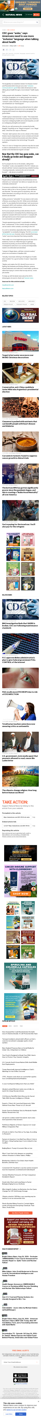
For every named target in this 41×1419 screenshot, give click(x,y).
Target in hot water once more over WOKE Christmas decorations (17, 356)
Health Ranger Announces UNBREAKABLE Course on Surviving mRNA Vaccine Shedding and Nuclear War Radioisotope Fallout (20, 1286)
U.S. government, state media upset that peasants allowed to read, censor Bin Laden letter (20, 758)
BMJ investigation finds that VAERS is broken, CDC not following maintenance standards (20, 625)
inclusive (16, 53)
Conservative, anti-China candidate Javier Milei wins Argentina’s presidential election (20, 389)
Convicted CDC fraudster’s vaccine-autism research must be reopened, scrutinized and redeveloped (20, 1169)
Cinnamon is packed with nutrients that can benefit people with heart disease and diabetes (19, 423)
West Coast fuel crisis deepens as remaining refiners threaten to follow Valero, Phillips (17, 1154)
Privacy (12, 1390)
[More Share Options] (13, 49)
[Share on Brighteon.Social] (3, 49)
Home (4, 30)
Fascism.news (28, 278)
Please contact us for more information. (14, 836)
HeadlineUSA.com (8, 285)
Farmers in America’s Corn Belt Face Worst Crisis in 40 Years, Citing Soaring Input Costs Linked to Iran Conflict (19, 1141)
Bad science (11, 30)
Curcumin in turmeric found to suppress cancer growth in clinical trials (19, 457)
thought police (6, 55)
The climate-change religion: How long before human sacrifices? (19, 791)
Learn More (9, 1414)
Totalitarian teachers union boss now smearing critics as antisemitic (18, 725)
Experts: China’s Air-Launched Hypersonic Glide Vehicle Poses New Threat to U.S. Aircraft (18, 1104)
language (22, 53)
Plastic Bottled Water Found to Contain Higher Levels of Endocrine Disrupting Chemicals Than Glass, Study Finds (18, 1205)
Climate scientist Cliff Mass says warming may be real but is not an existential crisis (19, 1197)
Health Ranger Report (10, 1249)
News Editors (14, 485)
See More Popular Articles (20, 1213)
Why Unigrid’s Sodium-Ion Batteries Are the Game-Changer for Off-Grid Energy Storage (19, 1190)
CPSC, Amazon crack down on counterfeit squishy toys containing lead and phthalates (19, 1077)
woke (12, 55)
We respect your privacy (20, 1367)
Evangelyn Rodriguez (16, 453)
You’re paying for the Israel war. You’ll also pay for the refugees (18, 525)
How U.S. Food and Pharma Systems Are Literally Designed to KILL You (17, 1298)
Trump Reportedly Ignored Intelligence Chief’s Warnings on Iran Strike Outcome (18, 1070)
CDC (7, 53)
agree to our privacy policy (16, 1410)
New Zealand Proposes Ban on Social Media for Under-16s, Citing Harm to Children (18, 1049)
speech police (30, 53)
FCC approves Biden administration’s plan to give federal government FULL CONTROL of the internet (19, 659)
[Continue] (37, 1362)
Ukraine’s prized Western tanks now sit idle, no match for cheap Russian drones (18, 1090)
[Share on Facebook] (7, 49)
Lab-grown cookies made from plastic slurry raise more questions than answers (18, 1118)
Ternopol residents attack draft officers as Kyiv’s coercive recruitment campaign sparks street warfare (19, 1041)
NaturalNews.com (7, 288)
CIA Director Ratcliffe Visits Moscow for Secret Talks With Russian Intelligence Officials (18, 1097)
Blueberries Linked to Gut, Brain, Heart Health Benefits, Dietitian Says (17, 1161)
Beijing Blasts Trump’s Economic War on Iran (17, 1148)
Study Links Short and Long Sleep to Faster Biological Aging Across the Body (16, 1183)
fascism (11, 53)
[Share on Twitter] (10, 49)
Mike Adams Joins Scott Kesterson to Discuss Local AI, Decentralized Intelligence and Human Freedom (20, 1273)
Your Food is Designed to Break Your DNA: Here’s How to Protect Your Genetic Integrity (19, 1056)
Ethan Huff (13, 46)
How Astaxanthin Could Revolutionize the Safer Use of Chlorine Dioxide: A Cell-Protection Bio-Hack (20, 1033)
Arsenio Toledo (14, 419)
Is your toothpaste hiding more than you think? (18, 1084)
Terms (17, 1390)
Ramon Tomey (14, 352)
